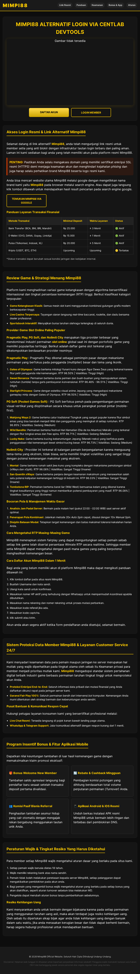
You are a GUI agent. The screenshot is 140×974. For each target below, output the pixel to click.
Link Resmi (65, 5)
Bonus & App (115, 5)
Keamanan (97, 5)
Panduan (81, 5)
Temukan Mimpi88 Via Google (26, 200)
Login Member (91, 112)
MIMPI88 (15, 5)
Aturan (131, 5)
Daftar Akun (49, 112)
